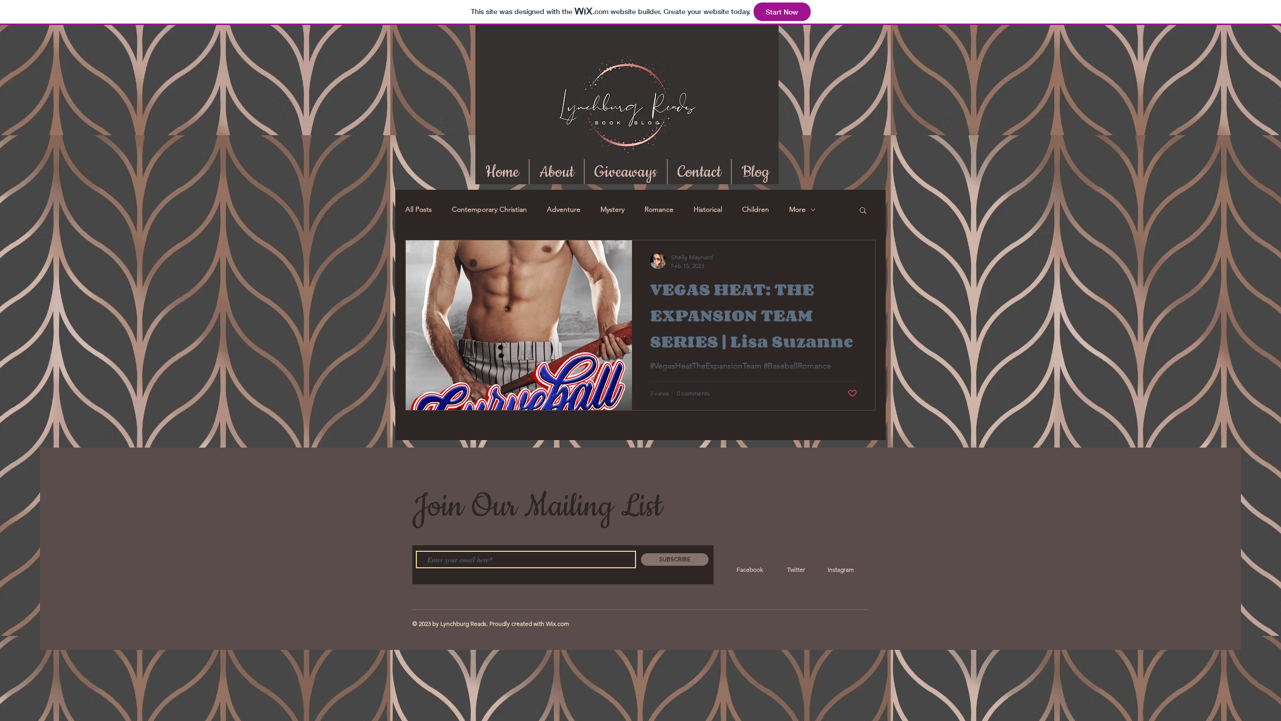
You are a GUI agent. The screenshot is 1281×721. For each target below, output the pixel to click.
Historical (708, 209)
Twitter (796, 569)
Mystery (612, 209)
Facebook (750, 569)
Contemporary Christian (489, 209)
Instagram (841, 569)
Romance (659, 209)
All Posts (418, 209)
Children (755, 209)
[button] (863, 211)
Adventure (563, 209)
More (797, 209)
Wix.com (557, 623)
